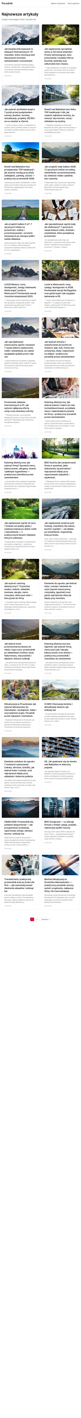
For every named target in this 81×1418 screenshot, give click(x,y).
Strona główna (73, 3)
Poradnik (7, 3)
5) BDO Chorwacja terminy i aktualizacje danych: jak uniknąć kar (58, 707)
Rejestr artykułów (58, 3)
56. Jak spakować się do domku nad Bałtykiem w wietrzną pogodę (60, 764)
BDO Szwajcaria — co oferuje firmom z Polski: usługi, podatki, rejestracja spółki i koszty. (60, 825)
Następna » (45, 919)
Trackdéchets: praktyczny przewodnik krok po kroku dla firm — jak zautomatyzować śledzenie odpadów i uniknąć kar (19, 885)
